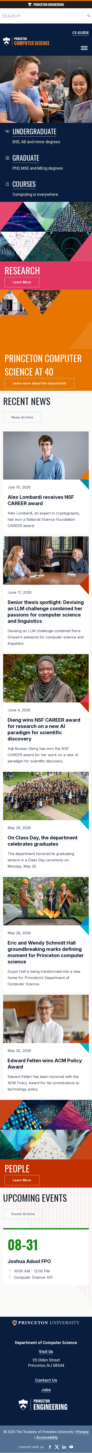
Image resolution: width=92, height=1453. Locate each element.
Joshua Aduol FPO (29, 1261)
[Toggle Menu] (84, 48)
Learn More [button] (22, 282)
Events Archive (23, 1214)
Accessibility (47, 1437)
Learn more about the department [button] (39, 383)
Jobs (46, 1389)
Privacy (82, 1432)
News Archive (22, 417)
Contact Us (46, 1380)
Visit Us (46, 1351)
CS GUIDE (80, 32)
